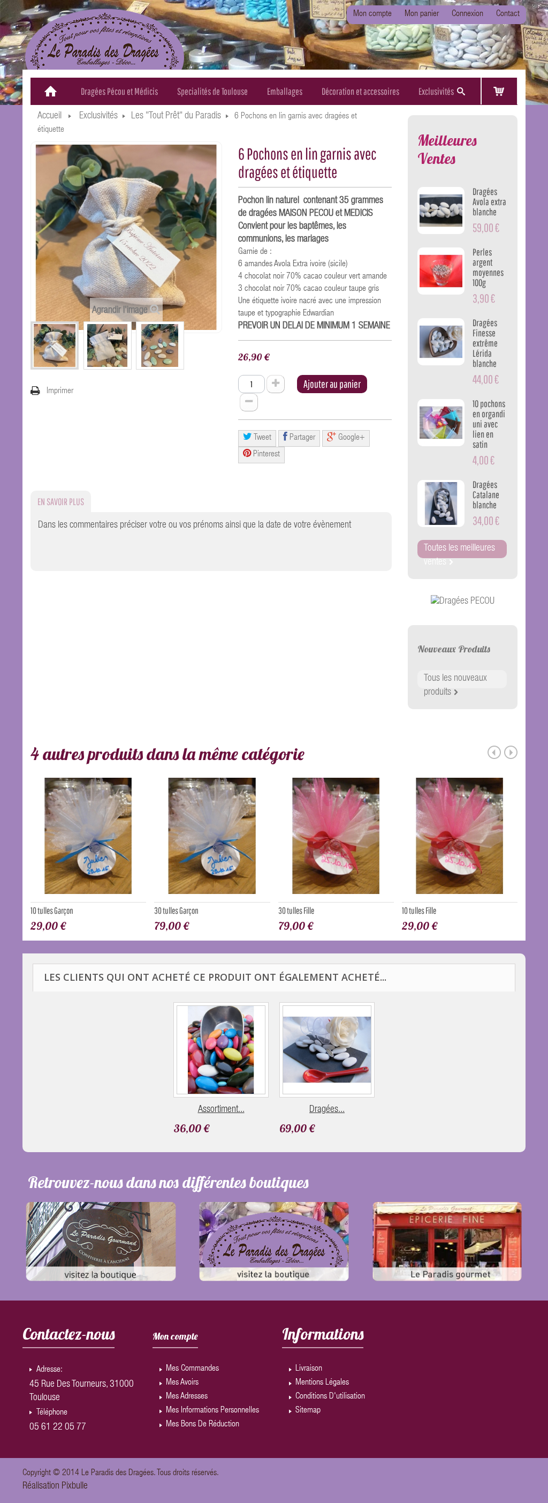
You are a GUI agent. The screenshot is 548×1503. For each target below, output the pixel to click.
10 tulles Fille (419, 910)
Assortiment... (221, 1110)
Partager (301, 438)
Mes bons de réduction (202, 1425)
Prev (494, 752)
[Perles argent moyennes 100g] (441, 271)
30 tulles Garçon (176, 910)
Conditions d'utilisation (330, 1397)
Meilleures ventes (447, 149)
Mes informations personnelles (212, 1411)
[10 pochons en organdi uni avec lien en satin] (441, 422)
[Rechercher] (461, 91)
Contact (508, 14)
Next (510, 752)
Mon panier (422, 14)
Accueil (49, 116)
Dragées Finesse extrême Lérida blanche (485, 343)
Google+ (350, 438)
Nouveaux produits (453, 649)
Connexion (467, 14)
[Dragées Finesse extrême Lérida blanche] (441, 341)
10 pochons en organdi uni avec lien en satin (489, 424)
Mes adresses (187, 1397)
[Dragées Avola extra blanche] (441, 210)
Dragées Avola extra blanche (489, 201)
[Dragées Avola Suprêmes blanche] (327, 1050)
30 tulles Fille (296, 910)
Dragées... (327, 1110)
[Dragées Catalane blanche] (441, 503)
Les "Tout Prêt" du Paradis (176, 116)
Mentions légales (322, 1383)
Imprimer (60, 391)
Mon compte (372, 14)
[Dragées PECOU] (462, 602)
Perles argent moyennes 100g (488, 267)
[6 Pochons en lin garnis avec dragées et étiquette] (54, 345)
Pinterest (265, 454)
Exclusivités (98, 116)
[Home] (51, 91)
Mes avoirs (182, 1383)
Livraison (308, 1369)
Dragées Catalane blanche (486, 494)
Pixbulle (75, 1486)
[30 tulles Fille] (336, 840)
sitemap (308, 1411)
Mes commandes (192, 1369)
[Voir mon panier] (499, 90)
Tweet (261, 438)
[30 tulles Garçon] (212, 840)
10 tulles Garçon (52, 910)
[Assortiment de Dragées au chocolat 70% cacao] (221, 1050)
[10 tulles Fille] (459, 840)
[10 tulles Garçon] (88, 840)
